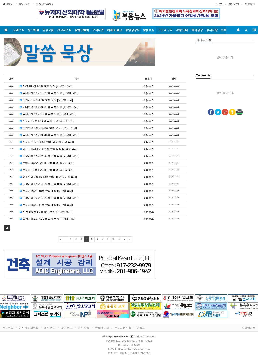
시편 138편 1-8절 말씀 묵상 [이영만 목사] (47, 86)
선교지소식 (64, 30)
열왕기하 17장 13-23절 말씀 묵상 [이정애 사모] (50, 183)
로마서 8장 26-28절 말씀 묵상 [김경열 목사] (48, 162)
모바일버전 (248, 327)
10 (119, 239)
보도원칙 (8, 327)
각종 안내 (182, 30)
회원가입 (233, 3)
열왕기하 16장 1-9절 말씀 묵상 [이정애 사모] (48, 218)
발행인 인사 (102, 327)
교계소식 (18, 30)
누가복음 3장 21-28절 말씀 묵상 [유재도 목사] (49, 127)
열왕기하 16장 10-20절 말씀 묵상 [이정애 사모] (50, 197)
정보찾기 (250, 3)
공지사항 (212, 30)
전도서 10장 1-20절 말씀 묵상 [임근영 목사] (48, 169)
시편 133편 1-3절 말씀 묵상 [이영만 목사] (47, 211)
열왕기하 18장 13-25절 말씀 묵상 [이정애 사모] (50, 93)
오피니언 (98, 30)
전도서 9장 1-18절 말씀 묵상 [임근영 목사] (47, 190)
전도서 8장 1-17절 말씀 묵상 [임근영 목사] (47, 204)
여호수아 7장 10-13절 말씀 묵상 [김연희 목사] (49, 176)
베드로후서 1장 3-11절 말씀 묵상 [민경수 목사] (50, 148)
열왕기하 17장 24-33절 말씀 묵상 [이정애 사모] (50, 155)
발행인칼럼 (82, 30)
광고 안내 (66, 327)
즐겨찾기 (8, 3)
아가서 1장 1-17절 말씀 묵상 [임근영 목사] (47, 100)
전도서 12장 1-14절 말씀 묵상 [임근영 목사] (48, 120)
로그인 (219, 3)
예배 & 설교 (114, 30)
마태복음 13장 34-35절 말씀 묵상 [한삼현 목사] (50, 107)
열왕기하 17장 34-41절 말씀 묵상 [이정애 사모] (50, 134)
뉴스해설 (33, 30)
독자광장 (197, 30)
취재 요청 (83, 327)
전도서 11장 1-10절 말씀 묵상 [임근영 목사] (48, 141)
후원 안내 (49, 327)
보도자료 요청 (123, 327)
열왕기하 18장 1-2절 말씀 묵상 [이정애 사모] (48, 113)
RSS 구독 (24, 3)
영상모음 (48, 30)
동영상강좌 (132, 30)
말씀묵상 (148, 30)
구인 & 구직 (165, 30)
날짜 (174, 78)
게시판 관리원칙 (28, 327)
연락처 (141, 327)
